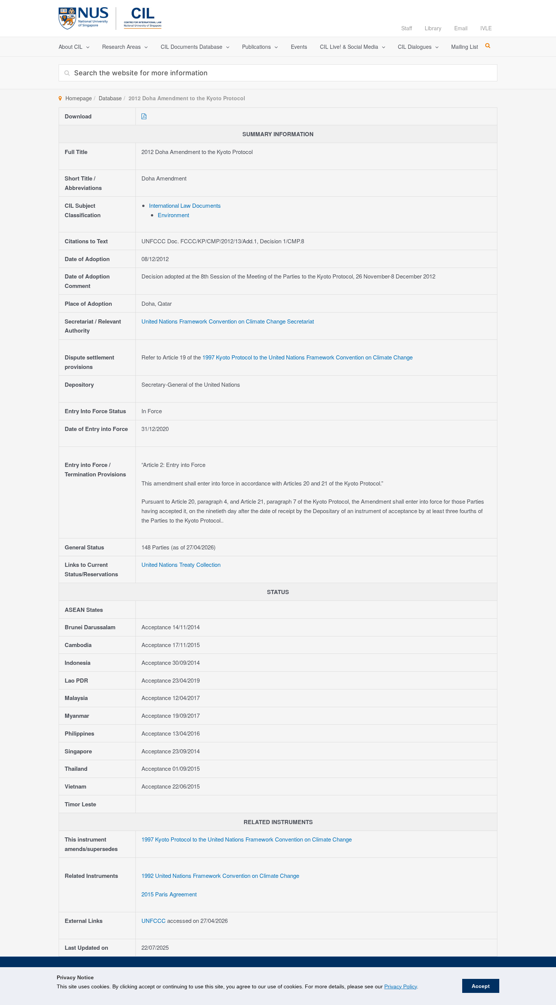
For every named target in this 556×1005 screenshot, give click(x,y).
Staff (406, 28)
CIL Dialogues (415, 46)
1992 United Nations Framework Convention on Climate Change (220, 875)
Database (110, 98)
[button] (85, 47)
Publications (256, 46)
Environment (173, 215)
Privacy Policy (400, 986)
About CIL (70, 46)
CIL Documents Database (191, 46)
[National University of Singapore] (83, 17)
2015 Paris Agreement (169, 894)
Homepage (78, 98)
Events (299, 46)
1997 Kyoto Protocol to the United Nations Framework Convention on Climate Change (307, 357)
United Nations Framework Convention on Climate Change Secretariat (227, 321)
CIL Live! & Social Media (349, 46)
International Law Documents (185, 205)
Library (433, 28)
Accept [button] (481, 986)
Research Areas (121, 46)
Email (460, 28)
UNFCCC (154, 920)
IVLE (486, 28)
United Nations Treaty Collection (181, 564)
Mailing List (464, 46)
